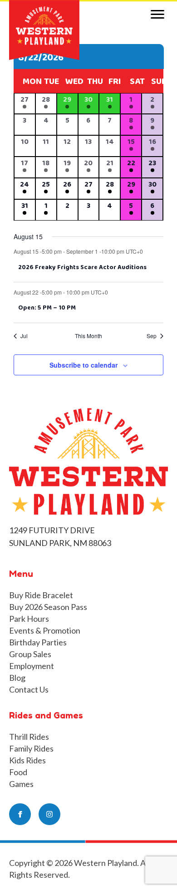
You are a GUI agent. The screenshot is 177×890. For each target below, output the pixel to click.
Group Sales (30, 654)
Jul (24, 335)
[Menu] (157, 14)
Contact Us (29, 689)
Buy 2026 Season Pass (48, 607)
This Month (88, 335)
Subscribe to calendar (83, 365)
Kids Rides (27, 760)
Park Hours (29, 619)
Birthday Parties (38, 642)
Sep (152, 335)
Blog (17, 678)
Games (21, 784)
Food (18, 772)
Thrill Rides (29, 737)
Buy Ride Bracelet (41, 595)
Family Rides (31, 748)
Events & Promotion (44, 630)
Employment (31, 666)
